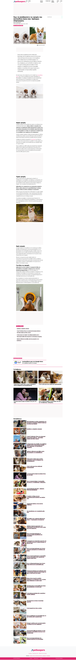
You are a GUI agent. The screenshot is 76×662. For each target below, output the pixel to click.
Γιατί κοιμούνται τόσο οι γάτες (34, 608)
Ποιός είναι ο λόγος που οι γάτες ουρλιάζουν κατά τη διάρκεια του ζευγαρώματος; (25, 385)
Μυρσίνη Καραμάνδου (17, 22)
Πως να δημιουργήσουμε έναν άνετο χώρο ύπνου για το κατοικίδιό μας (36, 564)
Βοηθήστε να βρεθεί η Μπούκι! (23, 328)
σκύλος (15, 358)
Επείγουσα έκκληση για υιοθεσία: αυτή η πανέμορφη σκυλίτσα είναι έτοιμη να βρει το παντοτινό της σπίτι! (36, 572)
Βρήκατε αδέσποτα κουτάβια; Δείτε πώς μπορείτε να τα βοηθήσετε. (35, 452)
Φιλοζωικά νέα (35, 653)
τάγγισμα (33, 139)
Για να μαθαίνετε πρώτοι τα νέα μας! (29, 363)
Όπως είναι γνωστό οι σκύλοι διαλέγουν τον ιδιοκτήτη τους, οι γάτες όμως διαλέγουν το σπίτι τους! (36, 579)
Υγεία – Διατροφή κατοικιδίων (34, 1)
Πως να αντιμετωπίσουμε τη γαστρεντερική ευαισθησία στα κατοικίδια (34, 534)
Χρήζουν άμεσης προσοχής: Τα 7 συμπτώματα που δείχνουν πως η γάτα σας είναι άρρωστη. (36, 527)
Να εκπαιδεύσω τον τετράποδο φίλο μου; (36, 512)
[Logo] (38, 650)
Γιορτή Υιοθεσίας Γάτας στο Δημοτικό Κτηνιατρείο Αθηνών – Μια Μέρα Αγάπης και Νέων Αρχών (36, 437)
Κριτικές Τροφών (41, 1)
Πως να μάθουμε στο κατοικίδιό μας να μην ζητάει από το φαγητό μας (36, 616)
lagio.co (61, 658)
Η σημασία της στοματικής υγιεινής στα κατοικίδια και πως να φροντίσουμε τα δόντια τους (36, 542)
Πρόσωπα (58, 1)
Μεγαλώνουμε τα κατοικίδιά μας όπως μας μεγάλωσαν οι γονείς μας (36, 586)
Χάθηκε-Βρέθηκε (53, 1)
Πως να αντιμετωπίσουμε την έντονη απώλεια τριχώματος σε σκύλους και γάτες (36, 549)
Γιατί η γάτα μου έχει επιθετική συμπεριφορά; (50, 384)
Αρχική (27, 1)
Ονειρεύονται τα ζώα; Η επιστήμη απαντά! (35, 601)
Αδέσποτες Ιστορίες (43, 653)
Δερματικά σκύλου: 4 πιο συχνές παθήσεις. (35, 504)
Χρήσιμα (29, 1)
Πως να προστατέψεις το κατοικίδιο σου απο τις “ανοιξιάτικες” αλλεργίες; (50, 402)
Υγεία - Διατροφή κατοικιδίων (18, 25)
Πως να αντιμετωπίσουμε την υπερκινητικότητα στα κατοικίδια (35, 638)
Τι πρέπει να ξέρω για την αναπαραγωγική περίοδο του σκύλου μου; (36, 497)
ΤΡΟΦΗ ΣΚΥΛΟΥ (19, 358)
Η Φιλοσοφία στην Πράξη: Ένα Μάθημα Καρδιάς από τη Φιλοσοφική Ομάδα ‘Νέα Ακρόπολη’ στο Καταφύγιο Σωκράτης (36, 445)
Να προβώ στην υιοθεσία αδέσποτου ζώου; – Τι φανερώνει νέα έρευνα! (36, 519)
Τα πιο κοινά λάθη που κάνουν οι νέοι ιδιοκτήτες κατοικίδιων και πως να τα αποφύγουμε (36, 631)
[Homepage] (19, 1)
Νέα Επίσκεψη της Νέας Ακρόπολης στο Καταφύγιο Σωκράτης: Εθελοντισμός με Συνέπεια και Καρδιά (36, 422)
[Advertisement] (38, 9)
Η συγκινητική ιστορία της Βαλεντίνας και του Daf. (25, 402)
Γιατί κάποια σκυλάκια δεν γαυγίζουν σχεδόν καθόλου (36, 594)
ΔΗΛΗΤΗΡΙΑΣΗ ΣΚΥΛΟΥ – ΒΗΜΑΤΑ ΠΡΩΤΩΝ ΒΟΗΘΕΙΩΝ (35, 489)
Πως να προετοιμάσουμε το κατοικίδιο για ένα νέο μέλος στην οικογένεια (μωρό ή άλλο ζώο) (36, 557)
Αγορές (61, 1)
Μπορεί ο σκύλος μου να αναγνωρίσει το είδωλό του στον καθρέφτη (36, 624)
